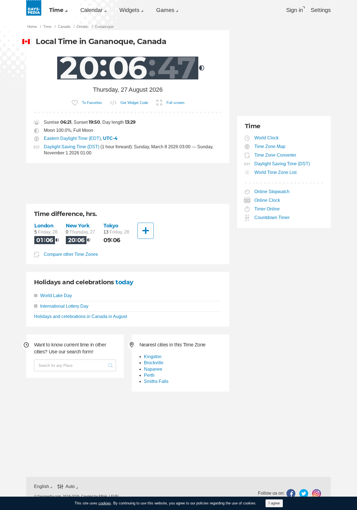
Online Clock (267, 200)
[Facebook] (290, 493)
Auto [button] (70, 486)
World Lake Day (56, 295)
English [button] (41, 486)
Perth (149, 375)
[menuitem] (57, 10)
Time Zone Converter (275, 155)
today (124, 282)
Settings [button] (321, 10)
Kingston (152, 356)
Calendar (91, 10)
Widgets (129, 10)
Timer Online (267, 209)
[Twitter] (303, 493)
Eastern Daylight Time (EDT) (72, 138)
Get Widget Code (134, 103)
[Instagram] (316, 493)
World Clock (267, 137)
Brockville (153, 362)
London (43, 226)
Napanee (153, 369)
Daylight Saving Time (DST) (71, 146)
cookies (104, 503)
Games (165, 10)
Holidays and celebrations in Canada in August (80, 316)
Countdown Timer (272, 217)
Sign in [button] (294, 10)
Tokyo (111, 226)
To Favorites (92, 103)
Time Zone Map (270, 146)
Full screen (175, 103)
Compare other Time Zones (71, 254)
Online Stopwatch (272, 191)
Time (56, 10)
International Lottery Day (64, 306)
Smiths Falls (156, 381)
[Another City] (146, 231)
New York (78, 226)
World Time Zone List (275, 172)
